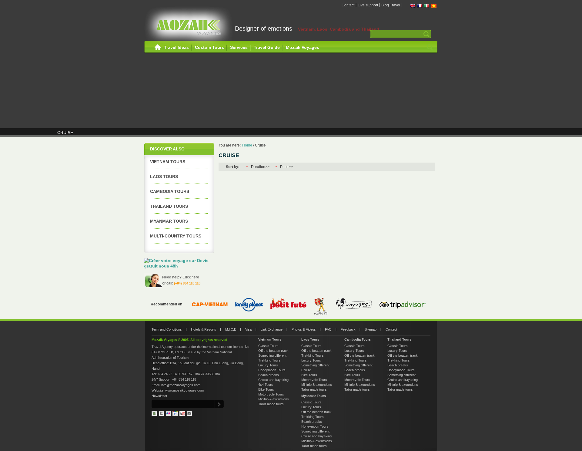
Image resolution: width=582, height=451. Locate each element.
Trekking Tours (269, 360)
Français (420, 6)
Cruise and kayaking (273, 380)
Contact (348, 5)
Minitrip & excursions (273, 399)
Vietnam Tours (167, 161)
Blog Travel (390, 5)
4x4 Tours (265, 384)
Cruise (260, 145)
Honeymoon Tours (272, 370)
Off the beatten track (273, 350)
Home (158, 47)
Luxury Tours (268, 365)
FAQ (328, 329)
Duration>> (260, 167)
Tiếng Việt (433, 6)
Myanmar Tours (169, 221)
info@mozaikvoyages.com (180, 385)
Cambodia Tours (169, 191)
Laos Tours (164, 176)
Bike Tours (266, 389)
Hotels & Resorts (203, 329)
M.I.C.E (230, 329)
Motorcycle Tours (271, 394)
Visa (248, 329)
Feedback (348, 329)
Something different (272, 355)
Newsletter (159, 396)
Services (239, 47)
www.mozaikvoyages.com (184, 390)
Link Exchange (272, 329)
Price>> (286, 167)
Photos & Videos (304, 329)
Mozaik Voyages (302, 47)
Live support (368, 5)
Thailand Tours (169, 206)
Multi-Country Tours (175, 236)
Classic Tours (268, 346)
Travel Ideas (176, 47)
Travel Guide (267, 47)
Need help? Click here (180, 277)
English (413, 6)
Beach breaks (268, 375)
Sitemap (370, 329)
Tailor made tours (271, 404)
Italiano (427, 6)
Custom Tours (209, 47)
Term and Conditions (167, 329)
